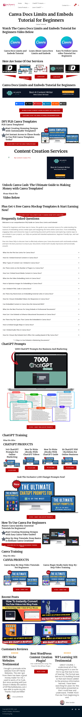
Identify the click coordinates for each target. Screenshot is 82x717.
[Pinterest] (75, 709)
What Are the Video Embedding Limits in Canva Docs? (22, 278)
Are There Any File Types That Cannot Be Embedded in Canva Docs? (27, 320)
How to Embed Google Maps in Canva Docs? (18, 325)
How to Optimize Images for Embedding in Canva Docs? (22, 283)
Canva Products (22, 7)
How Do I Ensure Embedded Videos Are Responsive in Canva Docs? (26, 299)
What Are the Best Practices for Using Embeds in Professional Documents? (29, 309)
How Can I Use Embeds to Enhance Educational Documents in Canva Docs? (29, 314)
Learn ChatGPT (36, 7)
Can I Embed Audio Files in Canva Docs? (17, 330)
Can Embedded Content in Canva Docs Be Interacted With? (23, 304)
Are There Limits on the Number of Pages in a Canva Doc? (23, 268)
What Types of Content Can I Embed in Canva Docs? (21, 263)
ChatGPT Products (38, 3)
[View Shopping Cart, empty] (74, 5)
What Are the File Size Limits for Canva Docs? (19, 252)
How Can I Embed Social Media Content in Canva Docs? (22, 273)
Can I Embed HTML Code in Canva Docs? (17, 289)
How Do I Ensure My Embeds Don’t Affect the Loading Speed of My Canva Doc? (30, 335)
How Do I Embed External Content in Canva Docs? (20, 258)
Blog (26, 3)
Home (20, 3)
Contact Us (65, 5)
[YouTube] (79, 709)
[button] (78, 5)
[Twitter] (72, 709)
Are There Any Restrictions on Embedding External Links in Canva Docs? (28, 294)
